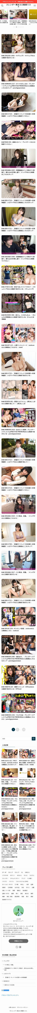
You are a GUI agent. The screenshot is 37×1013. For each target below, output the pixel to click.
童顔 (12, 893)
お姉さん (27, 872)
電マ (27, 896)
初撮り (4, 887)
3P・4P (4, 872)
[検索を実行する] (33, 738)
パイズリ (4, 881)
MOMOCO (6, 981)
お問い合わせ (12, 1007)
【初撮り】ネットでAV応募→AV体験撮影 (15, 977)
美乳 (21, 893)
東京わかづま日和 (9, 985)
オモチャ (19, 875)
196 (24, 729)
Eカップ (17, 872)
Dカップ (11, 872)
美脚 (3, 896)
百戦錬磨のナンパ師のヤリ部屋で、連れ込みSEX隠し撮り (19, 969)
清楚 (14, 890)
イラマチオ (5, 875)
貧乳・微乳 (10, 896)
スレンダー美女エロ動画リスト (18, 5)
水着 (33, 887)
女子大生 (17, 887)
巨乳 (23, 887)
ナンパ (23, 878)
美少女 (26, 893)
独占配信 (25, 890)
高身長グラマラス (6, 899)
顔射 (32, 896)
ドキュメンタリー (14, 878)
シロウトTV (7, 974)
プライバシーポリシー (22, 1007)
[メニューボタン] (34, 5)
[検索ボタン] (2, 5)
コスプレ (32, 875)
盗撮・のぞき (5, 893)
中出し (22, 884)
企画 (32, 884)
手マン (28, 887)
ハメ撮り (29, 878)
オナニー (12, 875)
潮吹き (18, 890)
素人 (17, 893)
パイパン (11, 881)
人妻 (27, 884)
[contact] (20, 947)
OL (22, 872)
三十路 (16, 884)
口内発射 (10, 887)
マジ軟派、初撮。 (9, 965)
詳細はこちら (18, 941)
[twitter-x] (17, 947)
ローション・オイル (7, 884)
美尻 (32, 893)
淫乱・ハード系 (6, 890)
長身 (23, 896)
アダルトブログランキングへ (10, 995)
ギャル (25, 875)
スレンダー (5, 878)
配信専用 (17, 896)
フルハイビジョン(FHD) (22, 881)
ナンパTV (6, 961)
